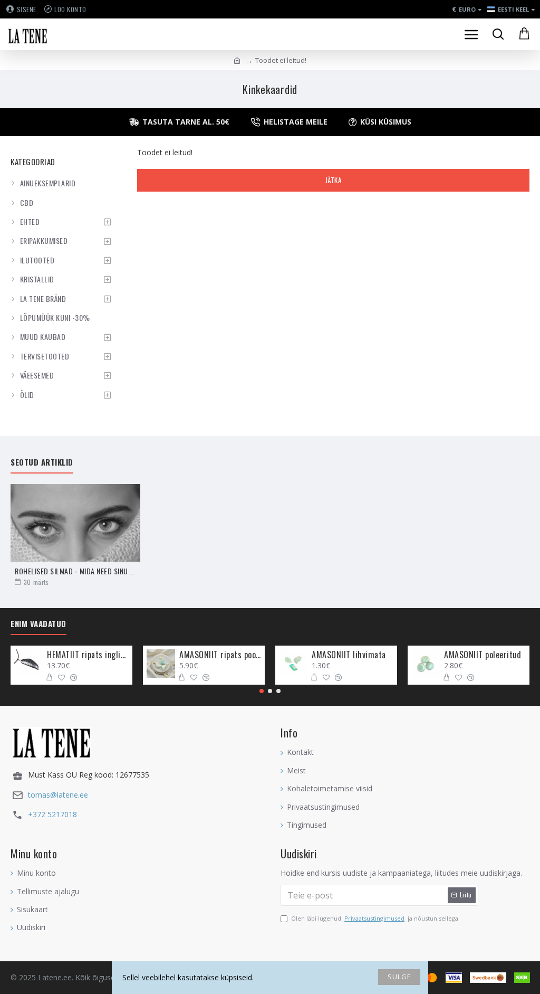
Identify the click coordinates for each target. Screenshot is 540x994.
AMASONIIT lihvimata (349, 654)
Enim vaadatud (38, 624)
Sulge (399, 976)
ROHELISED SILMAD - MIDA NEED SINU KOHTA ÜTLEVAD (75, 571)
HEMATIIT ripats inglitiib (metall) (88, 654)
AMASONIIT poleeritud (482, 654)
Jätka (333, 180)
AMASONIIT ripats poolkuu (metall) (220, 654)
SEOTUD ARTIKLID (42, 462)
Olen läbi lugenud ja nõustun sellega (374, 918)
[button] (261, 691)
